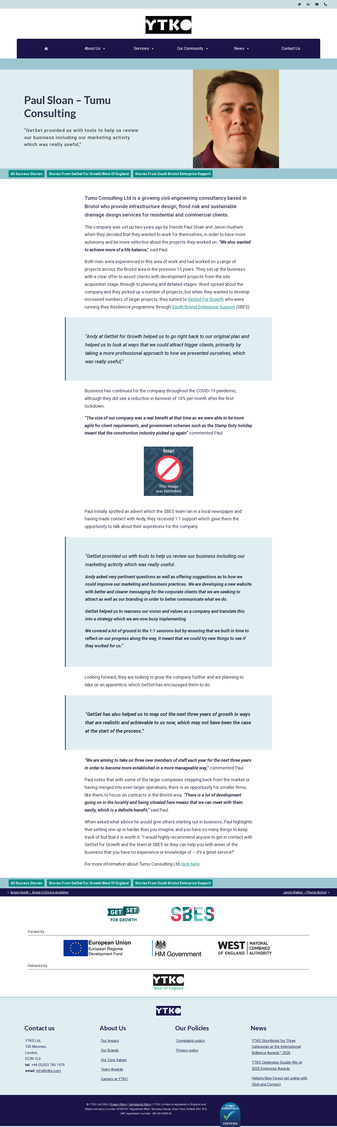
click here (190, 864)
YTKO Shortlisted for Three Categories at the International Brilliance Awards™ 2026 (276, 1047)
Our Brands (110, 1050)
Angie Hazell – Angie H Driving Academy (39, 892)
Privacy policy (187, 1050)
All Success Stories (26, 174)
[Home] (46, 49)
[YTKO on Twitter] (300, 4)
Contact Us (290, 48)
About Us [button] (92, 48)
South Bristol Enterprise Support (203, 306)
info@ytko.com (48, 1071)
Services (141, 48)
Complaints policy (190, 1041)
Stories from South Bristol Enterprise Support (173, 174)
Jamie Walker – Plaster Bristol (305, 892)
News (239, 48)
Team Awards (112, 1069)
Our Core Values (114, 1060)
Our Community (190, 48)
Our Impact (110, 1041)
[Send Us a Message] (317, 4)
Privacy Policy (118, 1104)
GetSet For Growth (206, 299)
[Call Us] (325, 4)
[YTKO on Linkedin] (308, 4)
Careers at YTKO (114, 1079)
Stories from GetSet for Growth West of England (89, 174)
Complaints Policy (140, 1104)
